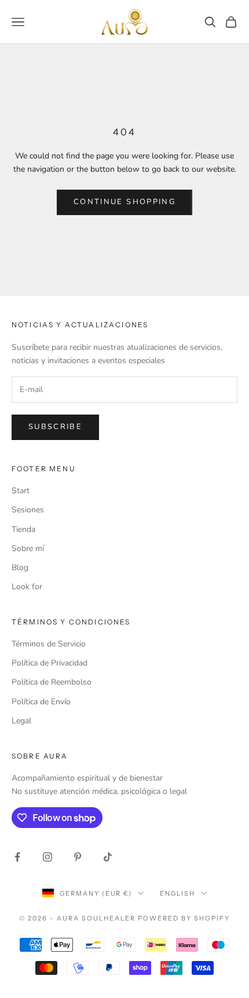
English (177, 893)
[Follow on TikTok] (107, 857)
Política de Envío (41, 701)
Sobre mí (28, 548)
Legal (21, 720)
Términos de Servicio (49, 643)
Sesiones (28, 509)
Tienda (23, 529)
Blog (20, 567)
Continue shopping (124, 202)
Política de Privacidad (49, 662)
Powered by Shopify (184, 918)
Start (21, 490)
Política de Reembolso (51, 682)
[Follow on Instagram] (47, 857)
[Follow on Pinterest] (77, 857)
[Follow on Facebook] (17, 857)
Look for (27, 586)
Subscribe (55, 427)
